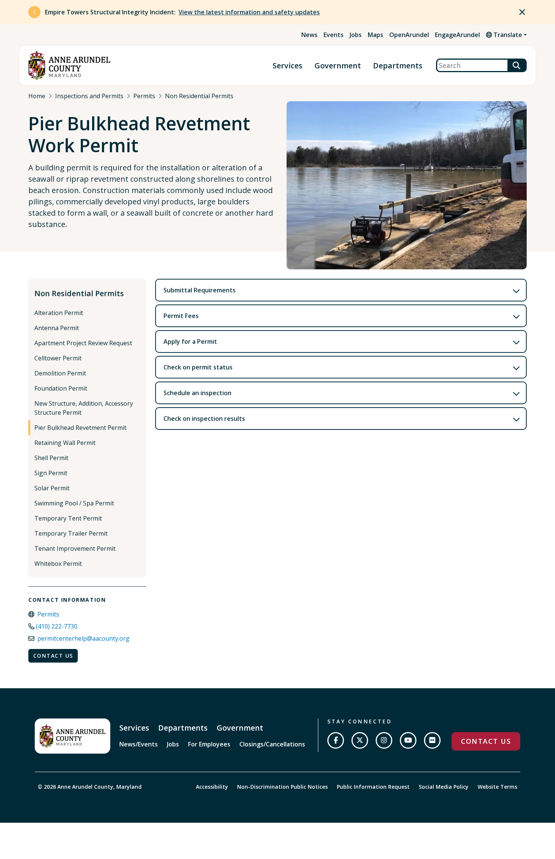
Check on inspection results (204, 418)
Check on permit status (198, 367)
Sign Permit (50, 473)
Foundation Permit (60, 388)
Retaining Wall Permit (65, 443)
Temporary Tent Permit (68, 518)
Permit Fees (181, 316)
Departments (397, 65)
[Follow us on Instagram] (384, 740)
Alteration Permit (58, 313)
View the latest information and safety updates (249, 12)
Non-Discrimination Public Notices (282, 786)
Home (36, 96)
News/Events (138, 744)
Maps (375, 35)
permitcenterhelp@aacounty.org (83, 638)
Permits (144, 96)
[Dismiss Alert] (522, 12)
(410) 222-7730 (56, 626)
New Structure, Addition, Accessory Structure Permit (83, 408)
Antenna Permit (56, 328)
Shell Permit (51, 458)
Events (334, 35)
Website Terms (497, 786)
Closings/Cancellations (272, 744)
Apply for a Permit (190, 341)
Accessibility (212, 786)
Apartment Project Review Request (83, 343)
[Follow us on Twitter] (360, 740)
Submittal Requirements (199, 290)
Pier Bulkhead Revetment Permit (80, 427)
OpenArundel (409, 35)
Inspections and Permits (89, 96)
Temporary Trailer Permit (71, 533)
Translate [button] (507, 35)
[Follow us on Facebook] (335, 740)
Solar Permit (51, 488)
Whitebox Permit (58, 563)
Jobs (356, 35)
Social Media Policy (444, 786)
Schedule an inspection (197, 393)
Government (337, 65)
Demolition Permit (60, 373)
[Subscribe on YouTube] (408, 740)
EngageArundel (457, 35)
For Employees (209, 744)
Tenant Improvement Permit (75, 548)
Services (287, 65)
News (309, 35)
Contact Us (53, 655)
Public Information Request (373, 786)
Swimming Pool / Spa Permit (74, 503)
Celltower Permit (58, 358)
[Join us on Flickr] (432, 740)
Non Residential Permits (199, 96)
